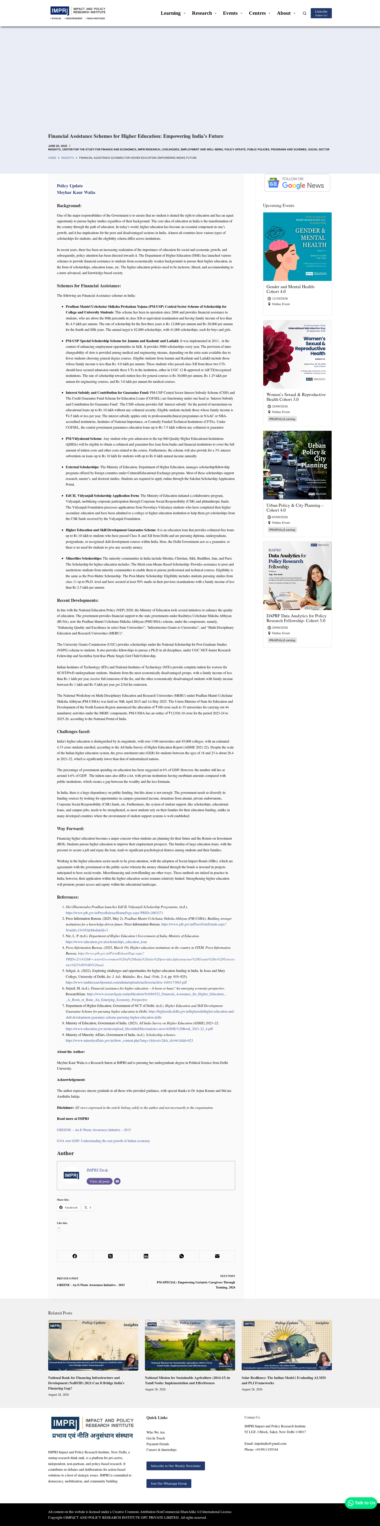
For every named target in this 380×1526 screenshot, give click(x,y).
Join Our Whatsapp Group (169, 1483)
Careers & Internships (161, 1449)
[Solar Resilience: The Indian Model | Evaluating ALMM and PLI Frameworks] (287, 1345)
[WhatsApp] (181, 1256)
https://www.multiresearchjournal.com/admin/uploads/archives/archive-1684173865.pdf (126, 982)
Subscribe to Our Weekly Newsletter (176, 1465)
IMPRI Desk (97, 1170)
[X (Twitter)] (110, 1256)
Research (202, 13)
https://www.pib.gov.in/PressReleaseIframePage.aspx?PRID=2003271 (114, 912)
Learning (171, 13)
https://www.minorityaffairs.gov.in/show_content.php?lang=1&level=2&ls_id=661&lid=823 (129, 1040)
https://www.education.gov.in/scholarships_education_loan (106, 941)
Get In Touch (155, 1438)
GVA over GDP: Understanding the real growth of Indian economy (103, 1140)
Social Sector (318, 149)
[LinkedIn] (146, 1256)
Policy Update (235, 149)
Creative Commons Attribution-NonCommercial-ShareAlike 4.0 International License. (172, 1511)
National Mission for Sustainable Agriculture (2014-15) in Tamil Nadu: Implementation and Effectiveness (187, 1380)
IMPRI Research (149, 149)
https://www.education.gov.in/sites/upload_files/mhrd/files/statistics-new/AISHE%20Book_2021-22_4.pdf (139, 1028)
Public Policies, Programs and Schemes (277, 149)
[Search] (304, 13)
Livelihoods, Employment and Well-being (192, 149)
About (284, 13)
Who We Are (155, 1432)
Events (230, 13)
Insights (54, 149)
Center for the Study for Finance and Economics (99, 149)
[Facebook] (75, 1256)
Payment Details (157, 1443)
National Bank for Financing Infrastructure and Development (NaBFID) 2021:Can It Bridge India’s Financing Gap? (86, 1383)
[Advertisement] (190, 85)
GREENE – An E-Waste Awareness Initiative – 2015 (94, 1129)
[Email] (117, 1181)
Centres (257, 13)
